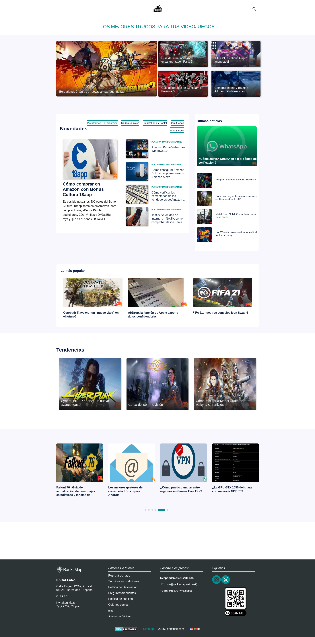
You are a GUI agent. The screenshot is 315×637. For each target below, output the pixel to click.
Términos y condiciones (123, 581)
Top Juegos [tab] (177, 122)
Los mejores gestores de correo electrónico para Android (73, 491)
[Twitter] (225, 583)
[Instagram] (216, 583)
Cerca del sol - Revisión (145, 405)
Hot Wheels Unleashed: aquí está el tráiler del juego (236, 233)
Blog (110, 610)
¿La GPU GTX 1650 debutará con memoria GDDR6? (180, 489)
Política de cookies (120, 598)
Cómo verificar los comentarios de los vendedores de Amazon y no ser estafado (167, 196)
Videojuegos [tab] (177, 130)
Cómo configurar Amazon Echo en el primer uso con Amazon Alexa (168, 173)
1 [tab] (145, 510)
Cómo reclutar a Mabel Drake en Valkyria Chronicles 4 (219, 403)
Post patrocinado (119, 575)
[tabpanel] (79, 470)
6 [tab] (164, 510)
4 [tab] (155, 510)
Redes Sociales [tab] (130, 122)
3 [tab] (152, 510)
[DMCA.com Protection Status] (126, 628)
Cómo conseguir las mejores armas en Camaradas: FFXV (235, 197)
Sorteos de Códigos (119, 616)
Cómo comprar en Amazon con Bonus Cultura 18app (83, 189)
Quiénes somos (118, 604)
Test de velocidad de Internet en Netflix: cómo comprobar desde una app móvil (168, 219)
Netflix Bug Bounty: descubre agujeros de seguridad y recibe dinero (220, 314)
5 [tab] (159, 510)
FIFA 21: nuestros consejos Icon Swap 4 (155, 312)
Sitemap (148, 628)
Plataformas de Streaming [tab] (102, 122)
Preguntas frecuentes (122, 593)
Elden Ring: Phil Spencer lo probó (231, 489)
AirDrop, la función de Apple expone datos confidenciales (88, 314)
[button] (61, 72)
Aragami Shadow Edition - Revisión (235, 179)
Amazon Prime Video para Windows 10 (168, 149)
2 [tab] (149, 510)
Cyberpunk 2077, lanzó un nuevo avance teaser (85, 403)
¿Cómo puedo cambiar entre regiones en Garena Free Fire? (129, 489)
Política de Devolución (122, 587)
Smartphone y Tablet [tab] (155, 122)
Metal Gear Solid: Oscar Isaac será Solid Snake (235, 215)
